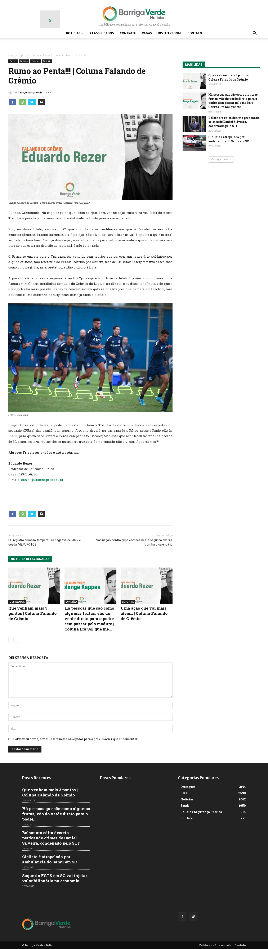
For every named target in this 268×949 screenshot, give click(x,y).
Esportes (35, 61)
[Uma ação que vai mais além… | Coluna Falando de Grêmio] (147, 586)
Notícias (73, 33)
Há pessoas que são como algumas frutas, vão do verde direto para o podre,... (56, 814)
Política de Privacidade (215, 945)
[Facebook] (182, 916)
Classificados (102, 33)
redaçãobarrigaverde (30, 92)
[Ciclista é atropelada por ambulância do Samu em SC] (194, 143)
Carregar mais (219, 159)
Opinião (47, 61)
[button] (255, 34)
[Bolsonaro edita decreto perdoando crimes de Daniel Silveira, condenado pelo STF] (194, 124)
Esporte (23, 55)
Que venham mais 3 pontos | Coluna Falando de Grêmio (32, 613)
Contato (194, 33)
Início (11, 55)
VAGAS (147, 33)
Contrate (128, 33)
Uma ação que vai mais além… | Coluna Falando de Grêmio (144, 613)
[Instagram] (193, 916)
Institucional (170, 33)
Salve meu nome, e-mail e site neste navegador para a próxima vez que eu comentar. (75, 739)
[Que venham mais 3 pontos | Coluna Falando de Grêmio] (34, 586)
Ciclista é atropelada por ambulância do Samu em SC (228, 139)
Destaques (17, 601)
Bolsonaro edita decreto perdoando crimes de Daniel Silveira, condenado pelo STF (233, 122)
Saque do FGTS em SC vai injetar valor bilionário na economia (54, 878)
